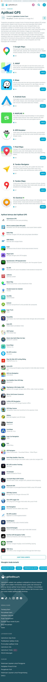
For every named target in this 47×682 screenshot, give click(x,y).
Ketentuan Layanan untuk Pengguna (13, 663)
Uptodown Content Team (20, 16)
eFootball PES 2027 (17, 1)
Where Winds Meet (8, 1)
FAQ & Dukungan (6, 653)
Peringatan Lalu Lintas (30, 568)
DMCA (3, 676)
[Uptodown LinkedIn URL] (17, 598)
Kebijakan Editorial (7, 615)
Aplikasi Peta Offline (7, 568)
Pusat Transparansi (7, 618)
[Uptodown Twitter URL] (10, 598)
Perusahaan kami (6, 612)
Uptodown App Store (8, 638)
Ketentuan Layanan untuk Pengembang (14, 673)
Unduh (43, 55)
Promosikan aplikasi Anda (9, 644)
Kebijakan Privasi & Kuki (9, 666)
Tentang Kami (5, 609)
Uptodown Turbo (9, 650)
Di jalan (19, 568)
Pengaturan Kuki (6, 669)
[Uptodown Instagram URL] (13, 598)
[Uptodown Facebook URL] (21, 598)
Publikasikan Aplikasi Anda (9, 641)
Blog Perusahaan (6, 625)
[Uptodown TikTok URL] (6, 598)
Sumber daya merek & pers (10, 621)
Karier (3, 628)
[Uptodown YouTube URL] (2, 598)
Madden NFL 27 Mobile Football (29, 1)
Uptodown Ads (6, 647)
